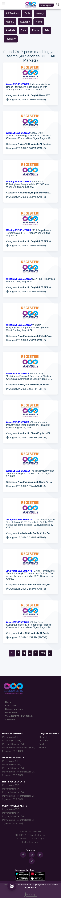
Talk (47, 30)
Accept (32, 894)
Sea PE (42, 743)
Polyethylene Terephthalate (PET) (18, 747)
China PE (43, 736)
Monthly (10, 22)
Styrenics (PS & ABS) (12, 751)
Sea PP (42, 747)
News (39, 22)
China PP (43, 740)
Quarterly (25, 22)
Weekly (40, 13)
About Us (10, 719)
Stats (23, 30)
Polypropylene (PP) (11, 740)
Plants (35, 30)
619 (43, 653)
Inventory (11, 39)
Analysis (10, 30)
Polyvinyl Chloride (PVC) (13, 743)
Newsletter (11, 712)
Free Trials (11, 705)
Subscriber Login (14, 708)
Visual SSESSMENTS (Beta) (19, 716)
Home (8, 701)
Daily (27, 13)
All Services (12, 13)
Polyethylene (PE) (10, 736)
